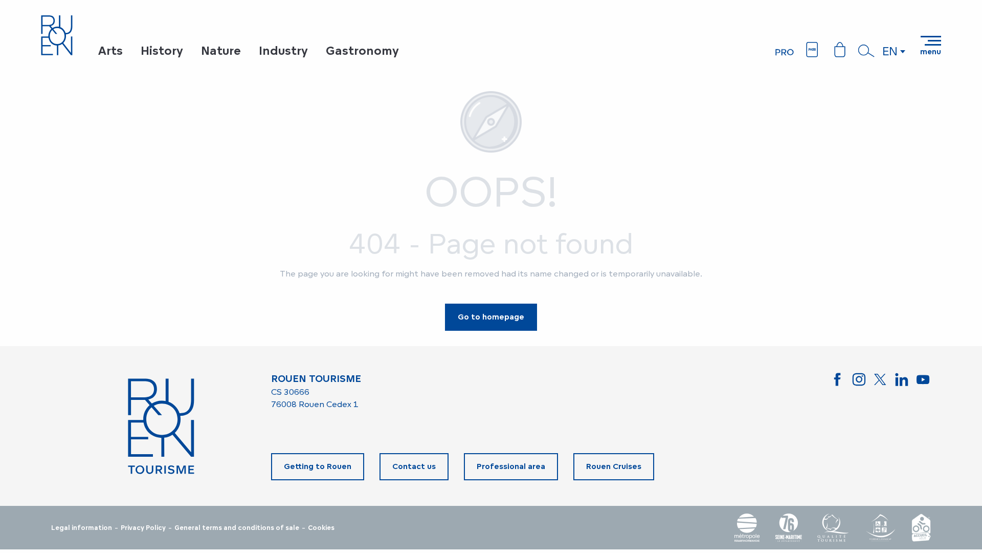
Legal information (81, 528)
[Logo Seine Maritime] (788, 528)
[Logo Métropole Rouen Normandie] (747, 528)
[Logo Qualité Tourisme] (833, 528)
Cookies (321, 528)
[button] (866, 50)
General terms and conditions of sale (236, 528)
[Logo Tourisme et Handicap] (880, 528)
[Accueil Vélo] (921, 528)
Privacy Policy (143, 528)
